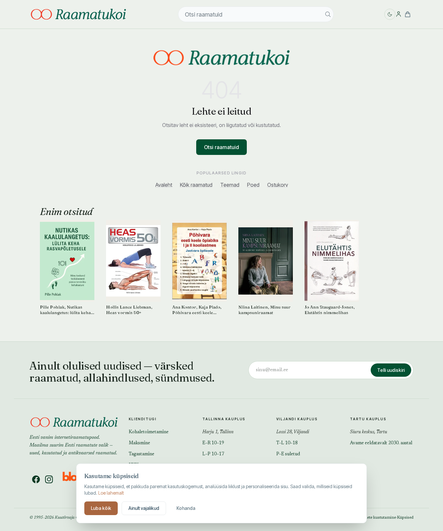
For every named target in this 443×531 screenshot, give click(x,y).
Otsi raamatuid (221, 147)
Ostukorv (277, 185)
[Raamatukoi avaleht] (221, 57)
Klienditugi (143, 419)
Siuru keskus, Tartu (368, 432)
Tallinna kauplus (223, 419)
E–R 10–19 (213, 443)
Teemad (229, 185)
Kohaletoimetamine (149, 432)
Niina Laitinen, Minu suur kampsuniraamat (264, 309)
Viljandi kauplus (297, 419)
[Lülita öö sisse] (389, 14)
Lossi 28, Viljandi (292, 432)
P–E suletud (288, 454)
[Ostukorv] (407, 14)
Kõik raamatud (196, 185)
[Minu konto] (398, 14)
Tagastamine (141, 454)
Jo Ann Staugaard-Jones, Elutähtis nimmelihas (330, 309)
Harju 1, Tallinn (217, 432)
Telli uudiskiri (391, 370)
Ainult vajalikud (143, 508)
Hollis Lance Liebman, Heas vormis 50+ (129, 309)
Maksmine (139, 443)
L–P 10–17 (213, 454)
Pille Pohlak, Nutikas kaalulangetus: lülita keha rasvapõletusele (65, 309)
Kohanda (185, 508)
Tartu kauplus (368, 419)
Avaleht (163, 185)
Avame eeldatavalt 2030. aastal (381, 443)
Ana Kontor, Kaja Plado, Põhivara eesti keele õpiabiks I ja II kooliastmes (197, 309)
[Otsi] (328, 14)
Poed (253, 185)
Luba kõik (101, 508)
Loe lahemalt (111, 493)
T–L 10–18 (287, 443)
